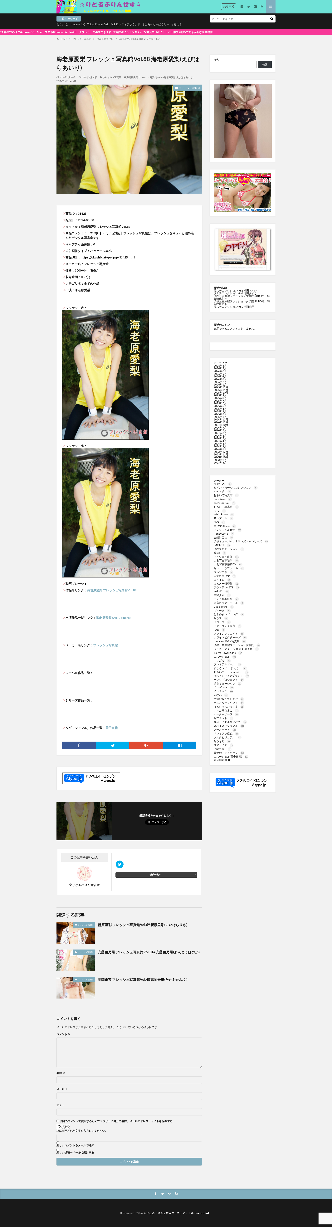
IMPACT (222, 545)
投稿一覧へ (155, 874)
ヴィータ (221, 610)
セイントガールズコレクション (235, 487)
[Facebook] (79, 745)
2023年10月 (221, 457)
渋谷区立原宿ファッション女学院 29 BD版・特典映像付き (242, 303)
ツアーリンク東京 (227, 625)
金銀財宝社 (223, 537)
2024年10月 (221, 424)
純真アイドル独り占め (230, 722)
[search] (272, 18)
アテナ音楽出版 (226, 599)
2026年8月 (220, 365)
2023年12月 (221, 451)
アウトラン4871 (226, 587)
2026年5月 (220, 373)
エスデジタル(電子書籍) (231, 756)
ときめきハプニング (228, 614)
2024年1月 (220, 449)
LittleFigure (223, 606)
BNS (219, 522)
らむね (220, 695)
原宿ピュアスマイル (228, 602)
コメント (63, 1034)
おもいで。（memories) (70, 24)
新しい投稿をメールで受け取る (75, 1152)
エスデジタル (225, 656)
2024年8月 (220, 430)
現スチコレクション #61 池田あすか (235, 293)
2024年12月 (221, 419)
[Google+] (146, 745)
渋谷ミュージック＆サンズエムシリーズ (241, 541)
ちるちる (176, 24)
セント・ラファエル (228, 568)
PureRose (222, 499)
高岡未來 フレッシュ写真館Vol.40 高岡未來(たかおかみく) (142, 979)
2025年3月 (220, 411)
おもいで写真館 (226, 495)
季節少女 (221, 595)
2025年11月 (221, 389)
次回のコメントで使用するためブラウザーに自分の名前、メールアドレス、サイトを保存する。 (117, 1121)
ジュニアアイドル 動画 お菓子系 (235, 648)
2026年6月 (220, 371)
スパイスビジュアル (229, 725)
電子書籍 (111, 727)
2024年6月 (220, 435)
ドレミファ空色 (226, 733)
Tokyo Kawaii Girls (98, 24)
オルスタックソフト (228, 702)
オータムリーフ (226, 714)
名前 (60, 1073)
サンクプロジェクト (228, 679)
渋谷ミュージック (227, 683)
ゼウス (220, 618)
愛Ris (219, 552)
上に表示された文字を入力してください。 (82, 1130)
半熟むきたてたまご (228, 698)
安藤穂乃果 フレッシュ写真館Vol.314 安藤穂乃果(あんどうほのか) (149, 952)
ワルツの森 (223, 572)
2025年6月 (220, 403)
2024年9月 (220, 427)
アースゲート (225, 729)
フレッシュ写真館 (82, 38)
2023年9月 (220, 459)
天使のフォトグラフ (229, 752)
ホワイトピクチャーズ (230, 637)
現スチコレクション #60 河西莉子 (234, 306)
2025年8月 (220, 398)
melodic (221, 591)
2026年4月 (220, 376)
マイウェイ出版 (226, 556)
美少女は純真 (224, 526)
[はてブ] (180, 745)
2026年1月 (220, 384)
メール (62, 1089)
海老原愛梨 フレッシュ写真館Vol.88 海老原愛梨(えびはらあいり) (130, 38)
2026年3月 (220, 379)
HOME (63, 38)
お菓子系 (228, 6)
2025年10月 (221, 392)
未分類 (218, 760)
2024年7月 (220, 432)
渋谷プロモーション (228, 549)
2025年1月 (220, 416)
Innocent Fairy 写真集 (229, 641)
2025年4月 (220, 408)
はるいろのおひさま (228, 706)
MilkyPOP (222, 483)
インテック (223, 691)
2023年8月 (220, 462)
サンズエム (223, 518)
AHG (219, 510)
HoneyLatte (223, 533)
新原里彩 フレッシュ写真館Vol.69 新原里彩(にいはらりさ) (142, 925)
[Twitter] (112, 745)
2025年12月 (221, 387)
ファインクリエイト (228, 633)
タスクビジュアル (227, 737)
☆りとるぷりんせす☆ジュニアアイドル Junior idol (178, 1213)
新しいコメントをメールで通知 (75, 1145)
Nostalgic (222, 491)
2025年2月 (220, 414)
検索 (216, 59)
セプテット (223, 718)
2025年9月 (220, 395)
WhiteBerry (223, 514)
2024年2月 (220, 446)
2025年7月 (220, 400)
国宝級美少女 (224, 575)
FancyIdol (222, 748)
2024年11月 (221, 422)
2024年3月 (220, 443)
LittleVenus (223, 687)
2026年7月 (220, 368)
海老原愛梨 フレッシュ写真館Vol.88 (111, 590)
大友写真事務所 (225, 560)
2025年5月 (220, 406)
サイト (60, 1105)
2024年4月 (220, 441)
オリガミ (222, 660)
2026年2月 (220, 381)
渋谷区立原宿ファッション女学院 (237, 645)
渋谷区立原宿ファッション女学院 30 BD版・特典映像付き (242, 297)
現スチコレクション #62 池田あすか (235, 290)
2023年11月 (221, 454)
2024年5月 (220, 438)
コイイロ (222, 579)
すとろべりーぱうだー (155, 24)
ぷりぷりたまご (226, 710)
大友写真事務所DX (228, 564)
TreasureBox (224, 502)
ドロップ (221, 622)
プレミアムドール (227, 664)
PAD (219, 629)
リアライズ (223, 745)
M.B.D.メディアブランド (125, 24)
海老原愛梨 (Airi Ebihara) (113, 617)
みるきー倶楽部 (226, 583)
